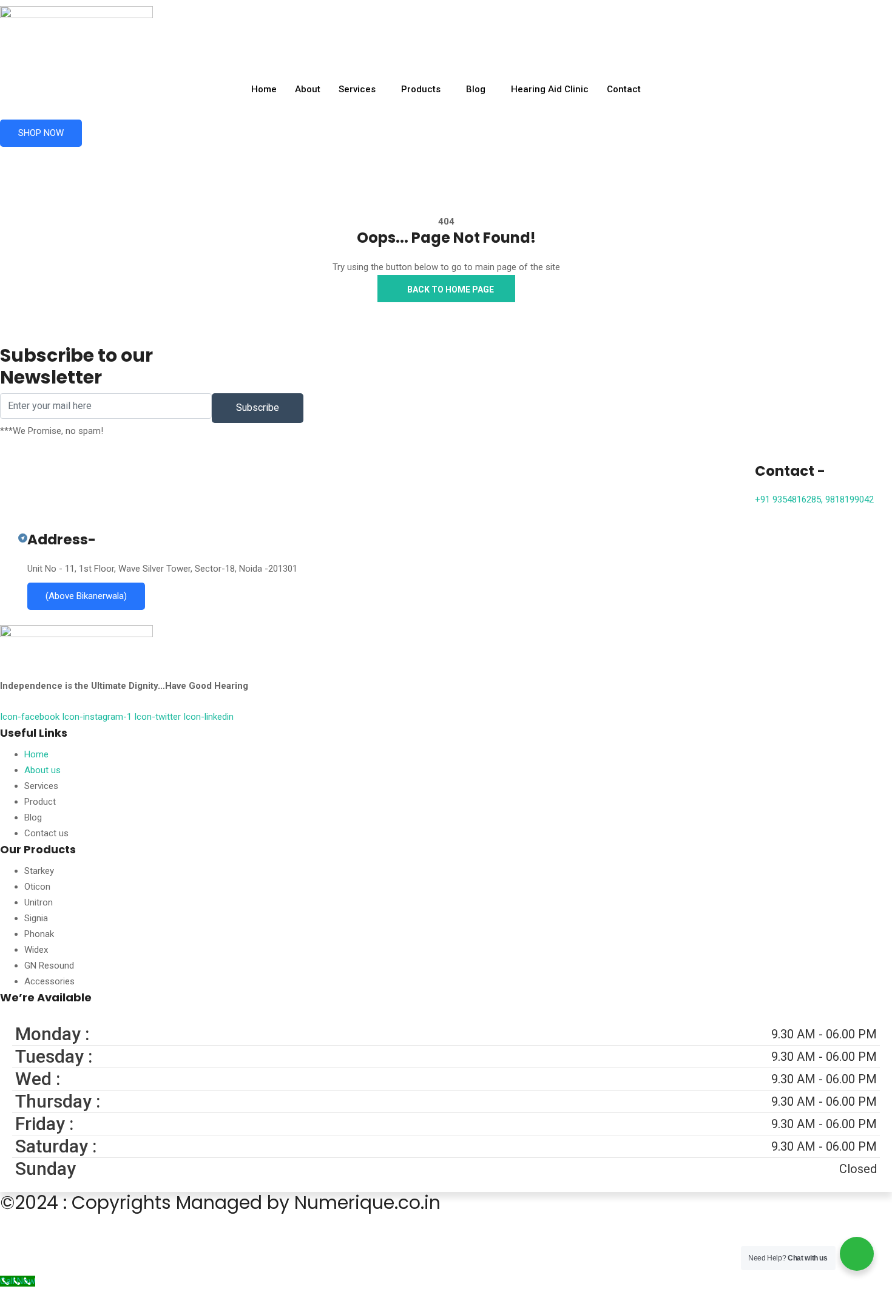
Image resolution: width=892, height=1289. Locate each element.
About (307, 89)
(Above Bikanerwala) (86, 595)
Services (357, 89)
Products (421, 89)
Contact (624, 89)
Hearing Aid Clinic (550, 89)
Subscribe (257, 407)
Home (264, 89)
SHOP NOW (41, 132)
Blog (475, 89)
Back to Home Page (449, 289)
